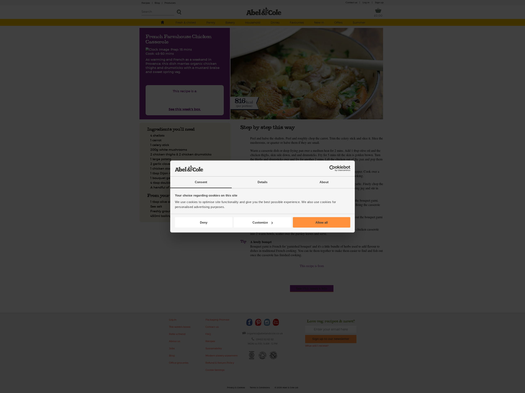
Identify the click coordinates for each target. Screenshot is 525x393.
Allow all (321, 222)
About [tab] (324, 182)
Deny (203, 222)
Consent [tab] (201, 182)
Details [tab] (263, 182)
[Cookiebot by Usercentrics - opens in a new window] (332, 168)
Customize (260, 222)
